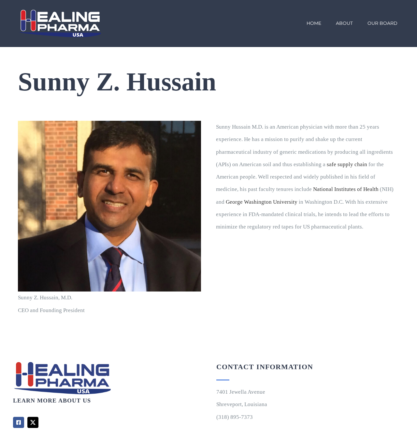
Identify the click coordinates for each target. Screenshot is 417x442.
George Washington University (261, 202)
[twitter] (32, 422)
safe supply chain (347, 164)
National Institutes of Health (346, 189)
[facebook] (18, 422)
